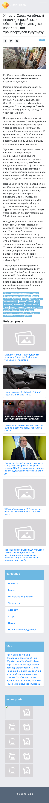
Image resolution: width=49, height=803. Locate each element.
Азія (24, 299)
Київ (35, 658)
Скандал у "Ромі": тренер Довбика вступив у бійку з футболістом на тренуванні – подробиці (21, 357)
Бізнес (11, 590)
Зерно (14, 310)
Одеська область (32, 304)
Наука (11, 623)
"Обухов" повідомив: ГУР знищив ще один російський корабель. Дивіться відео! (23, 511)
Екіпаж (30, 302)
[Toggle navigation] (43, 5)
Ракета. (30, 680)
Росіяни (34, 661)
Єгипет (40, 307)
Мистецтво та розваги (20, 596)
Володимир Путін (16, 680)
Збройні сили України (18, 661)
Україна (17, 654)
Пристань (27, 316)
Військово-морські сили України (17, 296)
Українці (26, 654)
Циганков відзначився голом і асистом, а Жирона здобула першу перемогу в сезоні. (24, 428)
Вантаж (7, 299)
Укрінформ (31, 674)
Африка (31, 299)
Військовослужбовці (30, 683)
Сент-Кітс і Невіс (26, 310)
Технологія (14, 603)
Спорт (11, 616)
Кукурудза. (30, 307)
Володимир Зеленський (19, 658)
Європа (10, 664)
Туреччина (16, 299)
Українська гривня (26, 677)
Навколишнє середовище (22, 629)
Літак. (6, 293)
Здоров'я (13, 609)
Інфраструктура (11, 302)
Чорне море (18, 304)
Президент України (17, 671)
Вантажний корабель (12, 316)
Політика (13, 583)
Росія (9, 654)
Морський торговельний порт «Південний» (21, 313)
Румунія (39, 299)
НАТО (38, 680)
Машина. (11, 677)
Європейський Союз (27, 667)
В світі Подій (18, 4)
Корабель (8, 304)
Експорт (22, 302)
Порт (37, 302)
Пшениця (20, 307)
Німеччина (12, 683)
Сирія (6, 307)
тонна (12, 307)
